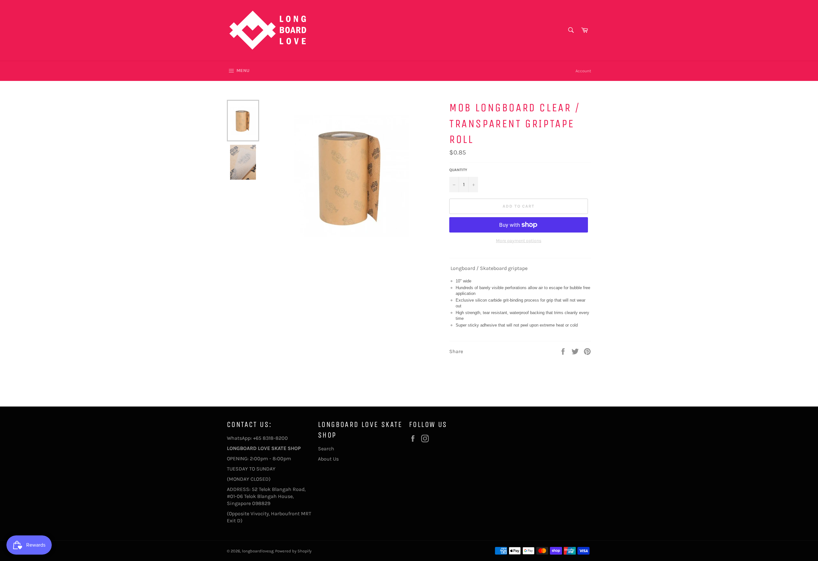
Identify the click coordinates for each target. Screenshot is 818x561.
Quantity (458, 170)
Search (326, 449)
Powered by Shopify (293, 551)
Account (583, 70)
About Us (328, 459)
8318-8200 (275, 438)
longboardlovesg (258, 551)
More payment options (518, 240)
